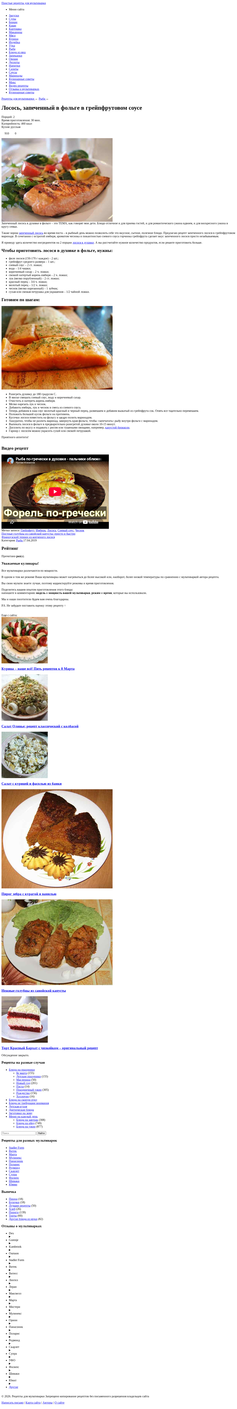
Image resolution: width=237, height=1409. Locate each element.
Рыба (12, 49)
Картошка (15, 28)
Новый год (23, 1083)
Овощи (13, 59)
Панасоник (16, 1161)
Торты (13, 1215)
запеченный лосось (31, 232)
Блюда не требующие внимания (29, 1103)
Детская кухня (18, 1106)
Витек (13, 1151)
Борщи (13, 22)
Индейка (14, 42)
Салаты (13, 69)
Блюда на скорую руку (23, 1099)
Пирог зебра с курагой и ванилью (28, 894)
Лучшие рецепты (20, 1205)
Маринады (15, 75)
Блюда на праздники (22, 1069)
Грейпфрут (27, 530)
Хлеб (12, 1209)
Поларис (14, 1164)
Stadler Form (16, 1147)
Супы (12, 18)
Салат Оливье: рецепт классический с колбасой (40, 726)
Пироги (14, 1212)
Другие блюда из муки (23, 1219)
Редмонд (14, 1167)
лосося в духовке (83, 242)
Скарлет (14, 1171)
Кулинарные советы (21, 79)
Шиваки (14, 1181)
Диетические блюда (21, 1109)
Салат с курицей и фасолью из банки (31, 784)
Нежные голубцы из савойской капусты (33, 991)
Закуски (14, 15)
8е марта (21, 1073)
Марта (13, 1154)
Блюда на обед (25, 1123)
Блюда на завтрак (27, 1119)
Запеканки (15, 55)
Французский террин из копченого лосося (28, 537)
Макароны (15, 32)
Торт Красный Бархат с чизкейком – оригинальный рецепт (49, 1048)
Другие (13, 1387)
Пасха (20, 1086)
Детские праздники (28, 1076)
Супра (13, 1174)
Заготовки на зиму (20, 1113)
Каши (12, 25)
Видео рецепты (18, 85)
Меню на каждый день (23, 1116)
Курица (13, 38)
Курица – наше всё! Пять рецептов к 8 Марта (38, 669)
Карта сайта (33, 1402)
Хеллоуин (22, 1096)
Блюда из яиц (17, 52)
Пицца (13, 1198)
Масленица (23, 1079)
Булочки (14, 1202)
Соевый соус (66, 530)
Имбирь (41, 530)
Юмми (13, 1184)
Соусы (13, 72)
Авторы (48, 1402)
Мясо (12, 35)
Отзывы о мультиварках (24, 89)
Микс (12, 82)
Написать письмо (12, 1402)
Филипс (14, 1177)
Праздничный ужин (29, 1089)
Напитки (14, 65)
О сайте (59, 1402)
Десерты (14, 62)
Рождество (23, 1093)
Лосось (51, 530)
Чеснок (79, 530)
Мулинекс (15, 1157)
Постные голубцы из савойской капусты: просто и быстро (38, 533)
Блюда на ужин (26, 1126)
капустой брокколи (117, 427)
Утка (12, 45)
